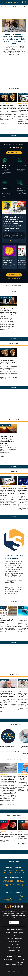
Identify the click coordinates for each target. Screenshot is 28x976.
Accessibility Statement (14, 930)
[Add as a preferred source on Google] (14, 922)
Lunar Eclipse (24, 6)
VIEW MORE (14, 135)
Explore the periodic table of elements (8, 885)
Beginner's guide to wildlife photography (19, 895)
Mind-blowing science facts (19, 899)
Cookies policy (14, 944)
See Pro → (16, 2)
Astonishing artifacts (19, 872)
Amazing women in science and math (20, 881)
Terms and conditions (14, 938)
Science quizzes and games (8, 895)
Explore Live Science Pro (14, 278)
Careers (14, 953)
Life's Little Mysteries (8, 870)
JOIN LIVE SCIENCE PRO (14, 152)
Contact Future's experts (14, 932)
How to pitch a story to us (14, 959)
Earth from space (19, 870)
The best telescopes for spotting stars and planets (8, 899)
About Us (14, 935)
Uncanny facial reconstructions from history (19, 886)
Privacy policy (14, 941)
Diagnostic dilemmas (8, 872)
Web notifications (14, 950)
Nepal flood (13, 6)
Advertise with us (14, 947)
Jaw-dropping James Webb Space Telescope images (8, 881)
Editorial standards (14, 956)
